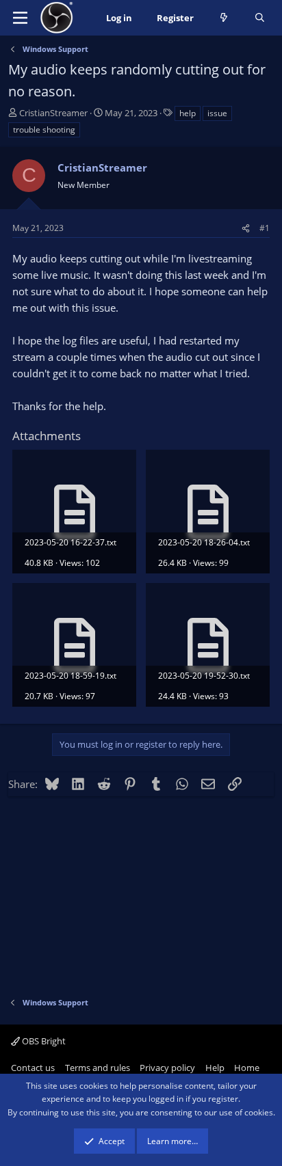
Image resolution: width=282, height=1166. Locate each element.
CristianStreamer (53, 113)
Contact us (33, 1067)
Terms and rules (97, 1067)
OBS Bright (43, 1041)
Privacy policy (167, 1067)
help (187, 113)
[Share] (246, 227)
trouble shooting (44, 129)
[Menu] (20, 18)
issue (217, 113)
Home (246, 1067)
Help (215, 1067)
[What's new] (224, 18)
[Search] (260, 18)
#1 (264, 228)
